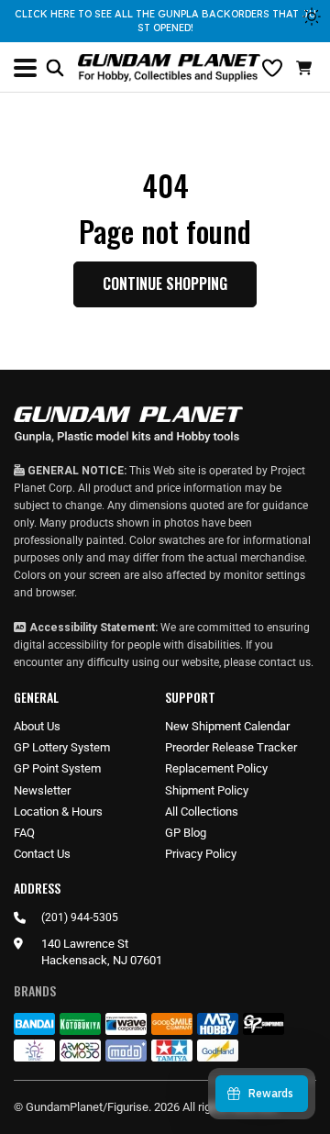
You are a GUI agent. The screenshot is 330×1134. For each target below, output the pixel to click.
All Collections (201, 811)
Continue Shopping (165, 283)
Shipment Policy (206, 790)
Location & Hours (58, 811)
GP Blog (185, 832)
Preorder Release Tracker (231, 747)
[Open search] (55, 68)
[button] (306, 68)
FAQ (24, 832)
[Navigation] (25, 68)
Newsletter (42, 790)
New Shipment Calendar (227, 726)
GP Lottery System (62, 747)
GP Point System (57, 768)
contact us (284, 662)
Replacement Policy (216, 768)
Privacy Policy (200, 854)
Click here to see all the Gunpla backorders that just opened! (165, 20)
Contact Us (42, 854)
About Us (37, 726)
